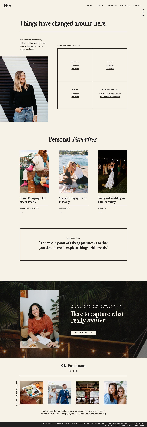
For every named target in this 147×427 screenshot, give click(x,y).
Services (110, 65)
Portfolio (110, 69)
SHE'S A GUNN (139, 425)
